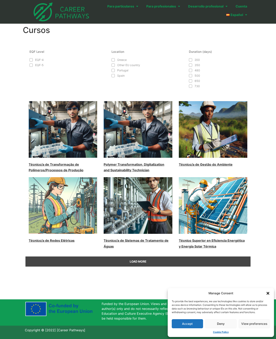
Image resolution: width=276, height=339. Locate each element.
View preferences (254, 324)
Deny (221, 324)
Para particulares (120, 6)
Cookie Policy (221, 332)
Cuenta (241, 6)
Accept (187, 324)
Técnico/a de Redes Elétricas (52, 240)
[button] (268, 293)
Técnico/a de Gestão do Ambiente (206, 164)
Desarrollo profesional (205, 6)
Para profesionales (161, 6)
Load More (138, 261)
